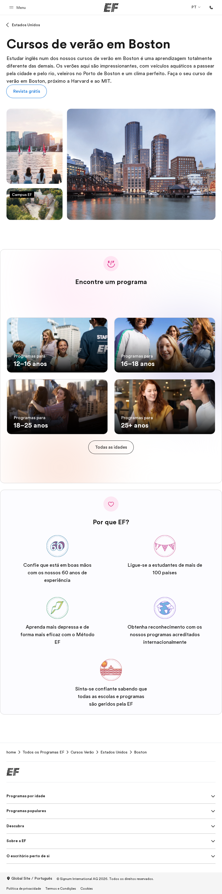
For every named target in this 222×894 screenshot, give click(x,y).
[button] (18, 7)
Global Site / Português (31, 878)
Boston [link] (140, 752)
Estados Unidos (26, 25)
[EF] (111, 7)
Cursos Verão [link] (82, 752)
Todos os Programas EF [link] (43, 752)
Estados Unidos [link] (114, 752)
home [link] (11, 752)
